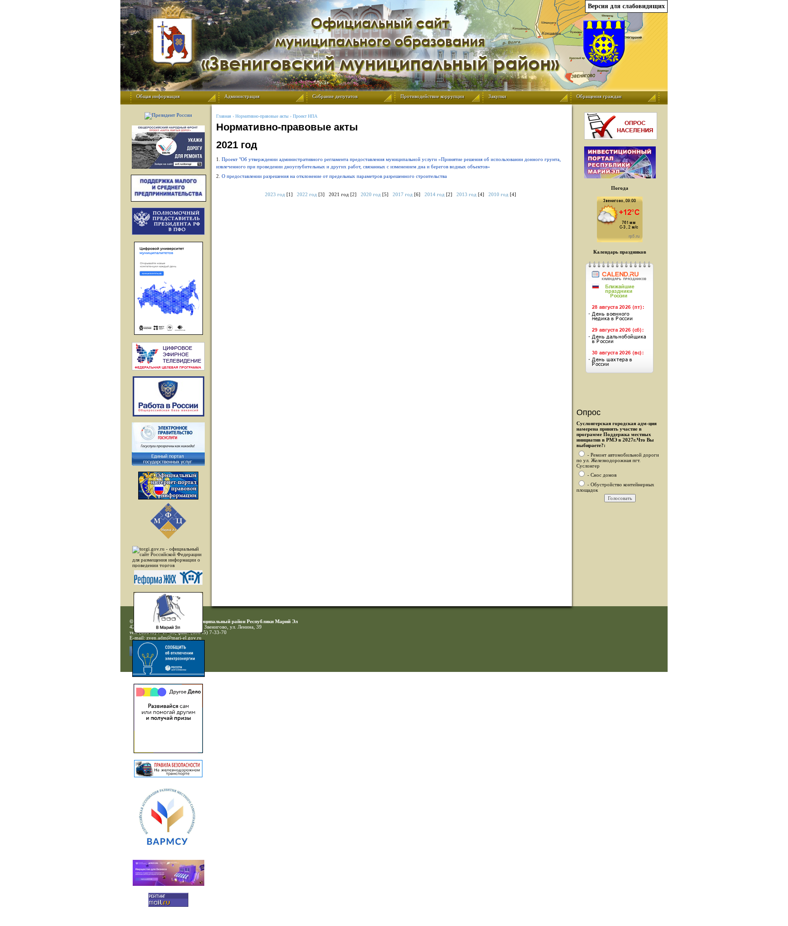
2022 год (307, 194)
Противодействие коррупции (432, 96)
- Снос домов (601, 475)
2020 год (371, 194)
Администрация (241, 96)
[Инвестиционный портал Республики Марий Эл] (620, 176)
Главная (223, 116)
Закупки (497, 96)
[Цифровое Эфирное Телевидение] (168, 356)
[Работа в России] (168, 396)
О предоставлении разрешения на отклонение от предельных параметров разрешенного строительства (334, 176)
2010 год (498, 194)
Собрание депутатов (335, 96)
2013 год (466, 194)
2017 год (403, 194)
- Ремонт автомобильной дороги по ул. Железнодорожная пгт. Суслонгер (617, 460)
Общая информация (158, 96)
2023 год (275, 194)
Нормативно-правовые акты (262, 116)
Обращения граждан (599, 96)
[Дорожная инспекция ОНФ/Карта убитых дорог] (168, 147)
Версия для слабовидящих (626, 6)
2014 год (435, 194)
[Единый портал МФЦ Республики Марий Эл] (168, 537)
